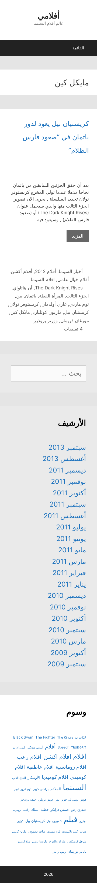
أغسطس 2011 (65, 516)
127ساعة (80, 737)
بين (19, 296)
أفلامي (49, 15)
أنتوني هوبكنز (35, 747)
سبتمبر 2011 (68, 504)
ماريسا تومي (39, 841)
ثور (57, 799)
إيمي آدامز (18, 747)
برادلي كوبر (40, 789)
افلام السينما (43, 279)
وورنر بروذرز (46, 320)
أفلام (50, 746)
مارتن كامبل (19, 831)
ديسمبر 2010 (67, 595)
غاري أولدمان (54, 304)
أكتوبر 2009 (68, 653)
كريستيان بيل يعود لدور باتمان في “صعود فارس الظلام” (56, 136)
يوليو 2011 (71, 527)
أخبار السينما (71, 271)
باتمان (30, 296)
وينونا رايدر (59, 851)
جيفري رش (78, 810)
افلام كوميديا (55, 777)
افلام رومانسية (71, 767)
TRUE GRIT (78, 747)
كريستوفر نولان (24, 304)
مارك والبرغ (57, 841)
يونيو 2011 (71, 539)
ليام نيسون (53, 831)
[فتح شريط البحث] (9, 49)
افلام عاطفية (40, 767)
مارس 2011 (69, 561)
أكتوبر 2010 (69, 618)
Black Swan (23, 737)
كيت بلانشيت (70, 831)
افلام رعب (29, 756)
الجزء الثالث (77, 296)
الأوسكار (34, 777)
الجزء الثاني (19, 778)
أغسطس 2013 (64, 459)
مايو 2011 (72, 550)
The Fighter (45, 737)
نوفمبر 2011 (68, 481)
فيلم (71, 819)
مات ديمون (36, 831)
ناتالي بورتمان (77, 851)
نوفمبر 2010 (68, 607)
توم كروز (25, 789)
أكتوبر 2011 (69, 493)
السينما (74, 787)
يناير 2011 (71, 584)
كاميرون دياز (54, 821)
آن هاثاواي (22, 287)
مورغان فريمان (74, 320)
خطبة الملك (40, 809)
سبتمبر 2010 (67, 630)
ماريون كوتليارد (47, 312)
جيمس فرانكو (60, 810)
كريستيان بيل (76, 312)
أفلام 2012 (45, 271)
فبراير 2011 (69, 573)
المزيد (78, 236)
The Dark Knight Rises (59, 287)
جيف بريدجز (28, 799)
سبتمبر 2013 (67, 447)
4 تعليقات (73, 329)
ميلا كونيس (23, 841)
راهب (26, 810)
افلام (79, 756)
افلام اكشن (57, 756)
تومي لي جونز (69, 799)
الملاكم (55, 789)
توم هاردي (79, 304)
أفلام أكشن (21, 271)
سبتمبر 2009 (66, 664)
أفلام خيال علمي (73, 279)
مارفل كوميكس (76, 841)
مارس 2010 (68, 641)
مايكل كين (20, 312)
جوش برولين (46, 799)
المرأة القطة (51, 296)
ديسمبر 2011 (67, 470)
